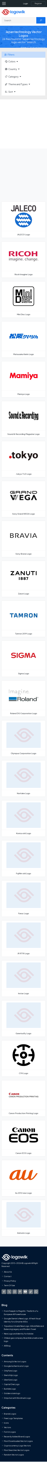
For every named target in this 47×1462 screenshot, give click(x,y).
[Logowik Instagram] (14, 1291)
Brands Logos (10, 1414)
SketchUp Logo (11, 1375)
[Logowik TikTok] (30, 1291)
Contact (7, 1276)
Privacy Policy (10, 1281)
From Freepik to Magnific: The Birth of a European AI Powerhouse (21, 1312)
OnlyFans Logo (10, 1370)
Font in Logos (10, 1432)
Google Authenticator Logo (16, 1366)
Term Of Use (9, 1285)
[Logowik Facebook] (4, 1291)
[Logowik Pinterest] (20, 1291)
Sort (10, 91)
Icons (6, 1423)
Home (23, 47)
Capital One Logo (12, 1384)
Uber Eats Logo (10, 1380)
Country (12, 69)
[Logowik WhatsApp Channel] (36, 1291)
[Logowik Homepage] (13, 11)
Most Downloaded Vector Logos (18, 1441)
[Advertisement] (23, 124)
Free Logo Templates (13, 1418)
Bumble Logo (10, 1389)
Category (13, 76)
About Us (8, 1272)
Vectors (7, 1427)
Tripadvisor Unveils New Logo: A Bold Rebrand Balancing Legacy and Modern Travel (24, 1327)
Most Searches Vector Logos (16, 1450)
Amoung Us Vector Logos (15, 1361)
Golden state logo (12, 1393)
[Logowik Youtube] (25, 1291)
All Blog (7, 1345)
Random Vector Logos (14, 1455)
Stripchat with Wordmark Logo (17, 1398)
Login (25, 3)
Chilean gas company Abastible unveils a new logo (23, 1339)
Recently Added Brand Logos (17, 1436)
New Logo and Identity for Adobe (18, 1334)
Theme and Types (18, 84)
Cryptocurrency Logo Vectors (17, 1445)
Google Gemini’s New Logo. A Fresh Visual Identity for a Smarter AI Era (22, 1320)
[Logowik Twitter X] (9, 1291)
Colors (11, 61)
